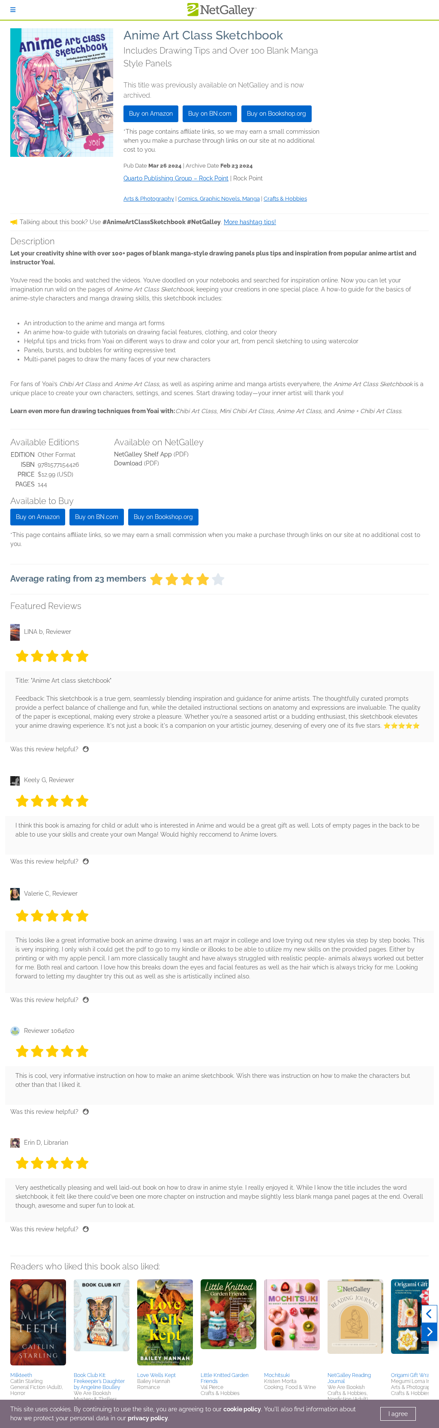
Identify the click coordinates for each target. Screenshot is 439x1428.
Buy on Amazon (151, 113)
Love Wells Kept (156, 1375)
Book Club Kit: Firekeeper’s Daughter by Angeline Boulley (99, 1381)
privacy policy (148, 1418)
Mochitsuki (276, 1375)
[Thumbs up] (86, 749)
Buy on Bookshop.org (276, 113)
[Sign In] (13, 10)
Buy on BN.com (210, 113)
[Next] (429, 1332)
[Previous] (429, 1314)
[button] (38, 1324)
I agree (398, 1413)
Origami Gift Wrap (411, 1375)
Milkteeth (21, 1375)
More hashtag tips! (250, 222)
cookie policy (242, 1409)
